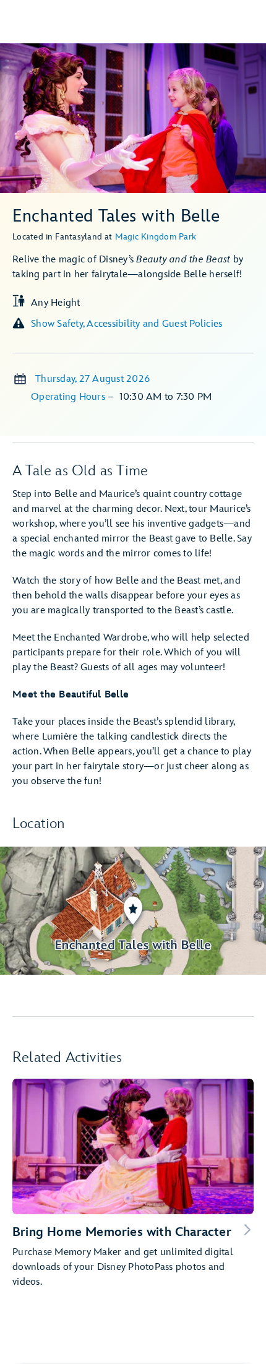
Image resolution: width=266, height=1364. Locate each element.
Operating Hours (69, 397)
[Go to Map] (133, 911)
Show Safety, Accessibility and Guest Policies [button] (126, 324)
